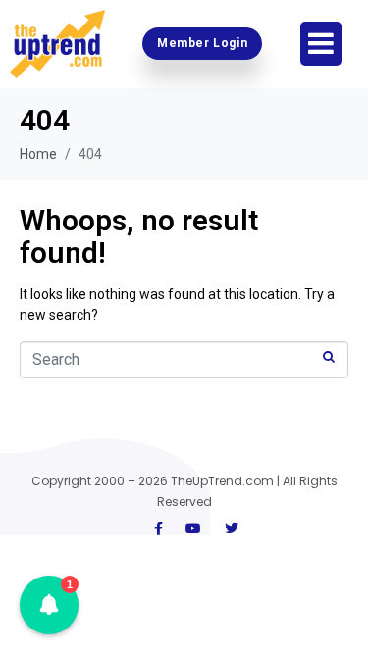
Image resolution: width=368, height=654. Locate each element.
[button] (49, 605)
